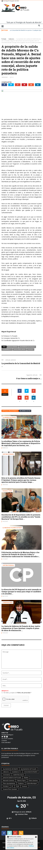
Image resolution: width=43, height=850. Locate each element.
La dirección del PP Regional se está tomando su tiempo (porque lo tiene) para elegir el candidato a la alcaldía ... (21, 591)
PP (12, 786)
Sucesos (24, 786)
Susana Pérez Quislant (10, 789)
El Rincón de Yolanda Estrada (12, 528)
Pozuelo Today (7, 491)
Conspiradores (8, 602)
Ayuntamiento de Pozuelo (27, 346)
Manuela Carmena (8, 780)
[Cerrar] (36, 837)
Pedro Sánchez (33, 780)
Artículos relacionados (10, 411)
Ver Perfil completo (7, 738)
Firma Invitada (5, 36)
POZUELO (30, 349)
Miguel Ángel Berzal (20, 349)
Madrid (26, 777)
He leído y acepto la (18, 693)
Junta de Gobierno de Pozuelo (12, 777)
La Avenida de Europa (9, 417)
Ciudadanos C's (7, 349)
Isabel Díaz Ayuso (18, 775)
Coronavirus (6, 775)
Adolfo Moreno (12, 346)
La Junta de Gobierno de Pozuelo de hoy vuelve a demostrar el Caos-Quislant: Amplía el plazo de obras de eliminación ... (21, 628)
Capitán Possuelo (8, 454)
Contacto (4, 740)
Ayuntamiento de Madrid (10, 769)
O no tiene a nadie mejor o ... (29, 378)
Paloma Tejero (21, 780)
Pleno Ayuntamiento (9, 783)
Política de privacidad (24, 693)
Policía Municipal (32, 783)
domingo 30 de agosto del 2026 (11, 1)
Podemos (21, 783)
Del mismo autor (25, 411)
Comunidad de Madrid (30, 772)
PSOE (17, 786)
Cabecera (6, 772)
